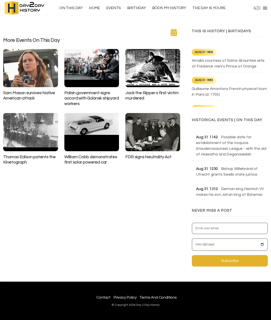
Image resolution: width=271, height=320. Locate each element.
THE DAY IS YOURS (208, 8)
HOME (94, 8)
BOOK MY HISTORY (169, 8)
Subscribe (230, 261)
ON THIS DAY (71, 8)
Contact (103, 297)
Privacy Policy (125, 297)
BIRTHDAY (136, 8)
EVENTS (113, 8)
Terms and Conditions (158, 297)
